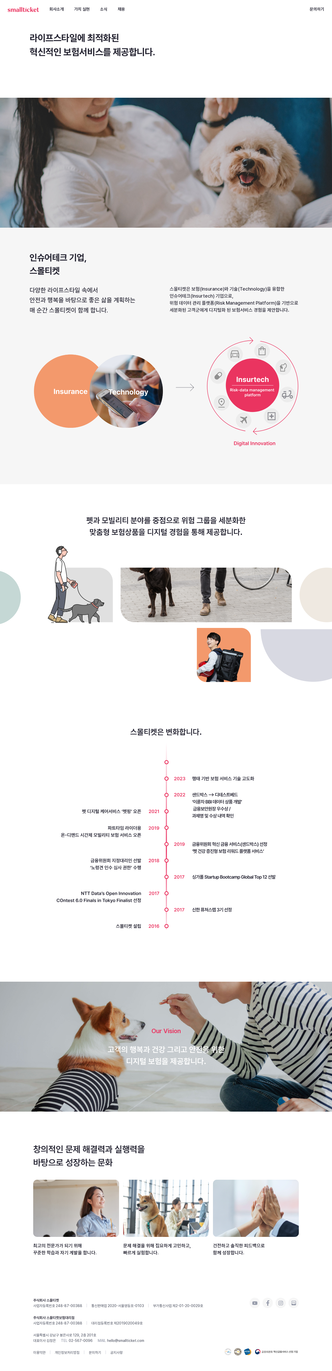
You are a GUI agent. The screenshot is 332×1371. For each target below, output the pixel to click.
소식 (103, 9)
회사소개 (56, 9)
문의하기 (317, 9)
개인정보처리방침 (67, 1352)
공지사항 (116, 1352)
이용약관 (39, 1352)
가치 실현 (82, 9)
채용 (121, 9)
